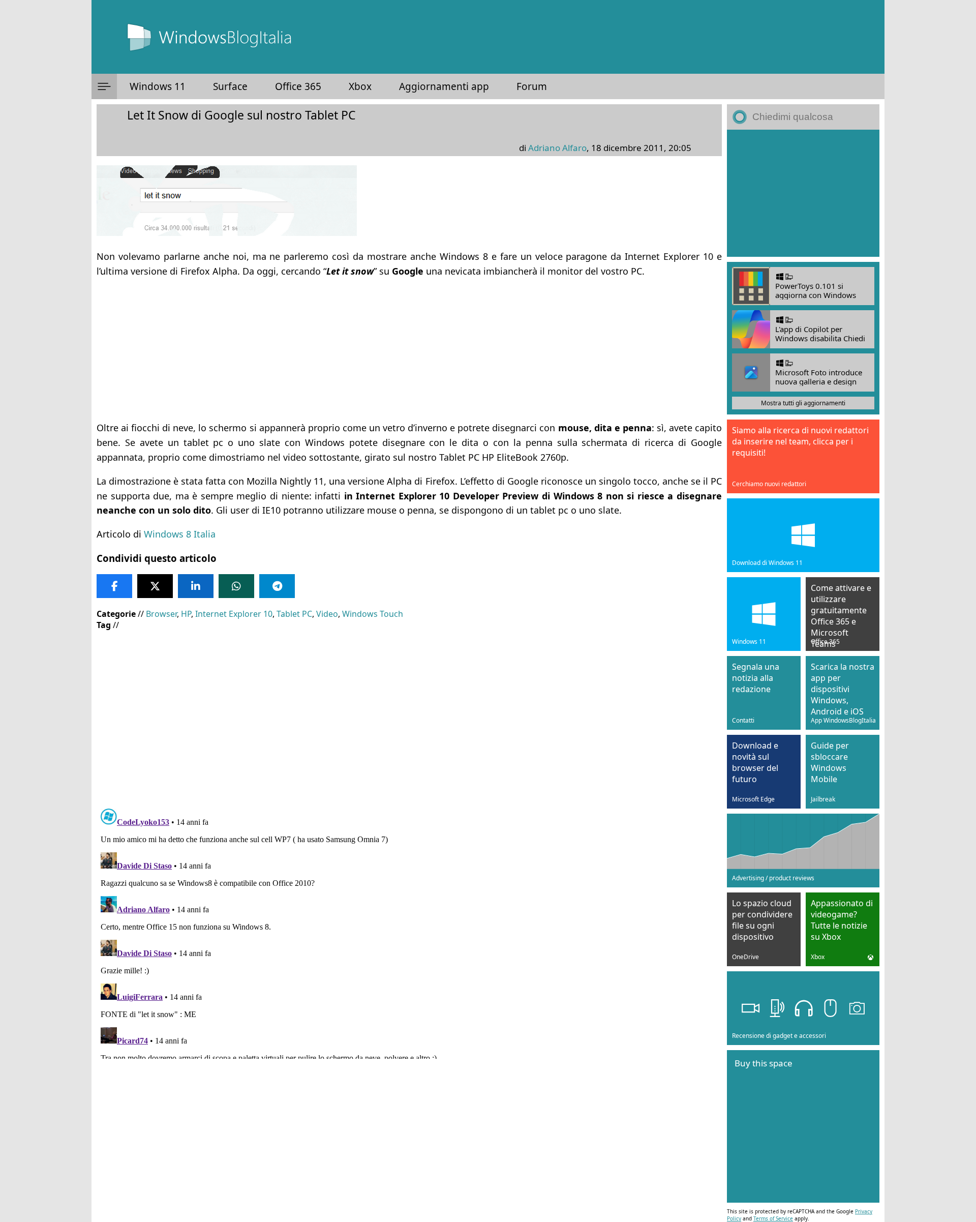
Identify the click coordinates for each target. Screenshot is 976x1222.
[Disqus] (409, 931)
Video (327, 613)
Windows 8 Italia (180, 534)
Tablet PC (294, 613)
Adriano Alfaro (557, 148)
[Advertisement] (402, 349)
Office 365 (298, 86)
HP (186, 613)
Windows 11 (158, 86)
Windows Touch (372, 613)
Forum (531, 86)
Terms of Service (773, 1218)
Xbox (360, 86)
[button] (104, 86)
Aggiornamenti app (444, 86)
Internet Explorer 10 (233, 613)
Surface (230, 86)
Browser (161, 613)
